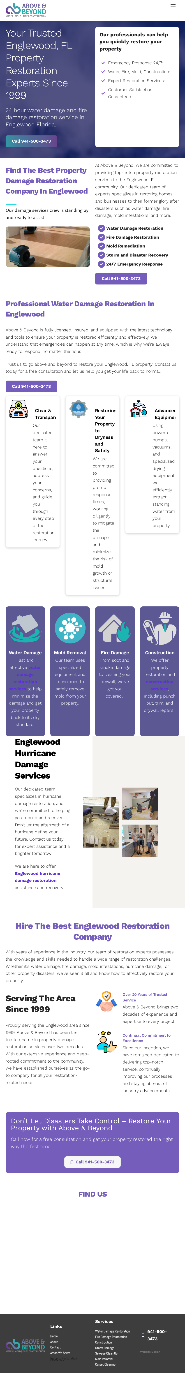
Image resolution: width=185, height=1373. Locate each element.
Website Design (150, 1351)
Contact (55, 1347)
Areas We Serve (60, 1353)
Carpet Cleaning (105, 1364)
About (54, 1342)
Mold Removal (104, 1359)
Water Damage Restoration (112, 1331)
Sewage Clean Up (106, 1353)
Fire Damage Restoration (111, 1337)
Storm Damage (104, 1348)
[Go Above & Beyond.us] (26, 15)
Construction (103, 1342)
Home (54, 1336)
